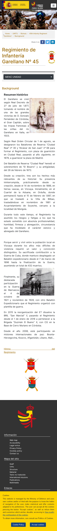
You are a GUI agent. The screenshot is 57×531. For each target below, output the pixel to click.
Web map (13, 440)
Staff (12, 464)
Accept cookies (38, 525)
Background (19, 36)
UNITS (15, 33)
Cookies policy (16, 451)
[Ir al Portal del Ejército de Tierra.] (28, 19)
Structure (13, 469)
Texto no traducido (18, 475)
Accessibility (15, 443)
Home (7, 33)
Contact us (14, 453)
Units (12, 467)
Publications (15, 480)
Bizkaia (23, 33)
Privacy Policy (15, 448)
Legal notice (15, 445)
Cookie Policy (18, 525)
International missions (19, 477)
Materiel (13, 472)
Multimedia (14, 483)
